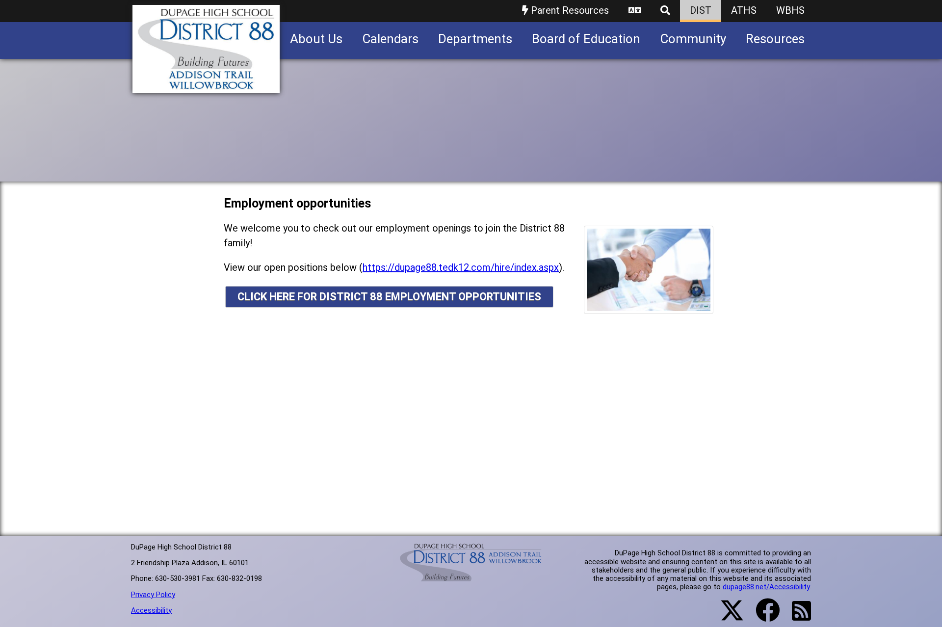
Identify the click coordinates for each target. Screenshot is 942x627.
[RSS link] (796, 616)
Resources (775, 38)
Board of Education (586, 38)
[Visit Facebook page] (761, 616)
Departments (475, 38)
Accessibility (151, 610)
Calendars (390, 38)
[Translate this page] (635, 11)
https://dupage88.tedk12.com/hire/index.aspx (461, 267)
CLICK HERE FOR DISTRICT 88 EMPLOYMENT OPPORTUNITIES (389, 296)
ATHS (744, 10)
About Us (316, 38)
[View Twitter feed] (726, 616)
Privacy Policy (153, 594)
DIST (700, 10)
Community (693, 38)
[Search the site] (665, 11)
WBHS (790, 10)
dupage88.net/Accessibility (766, 586)
